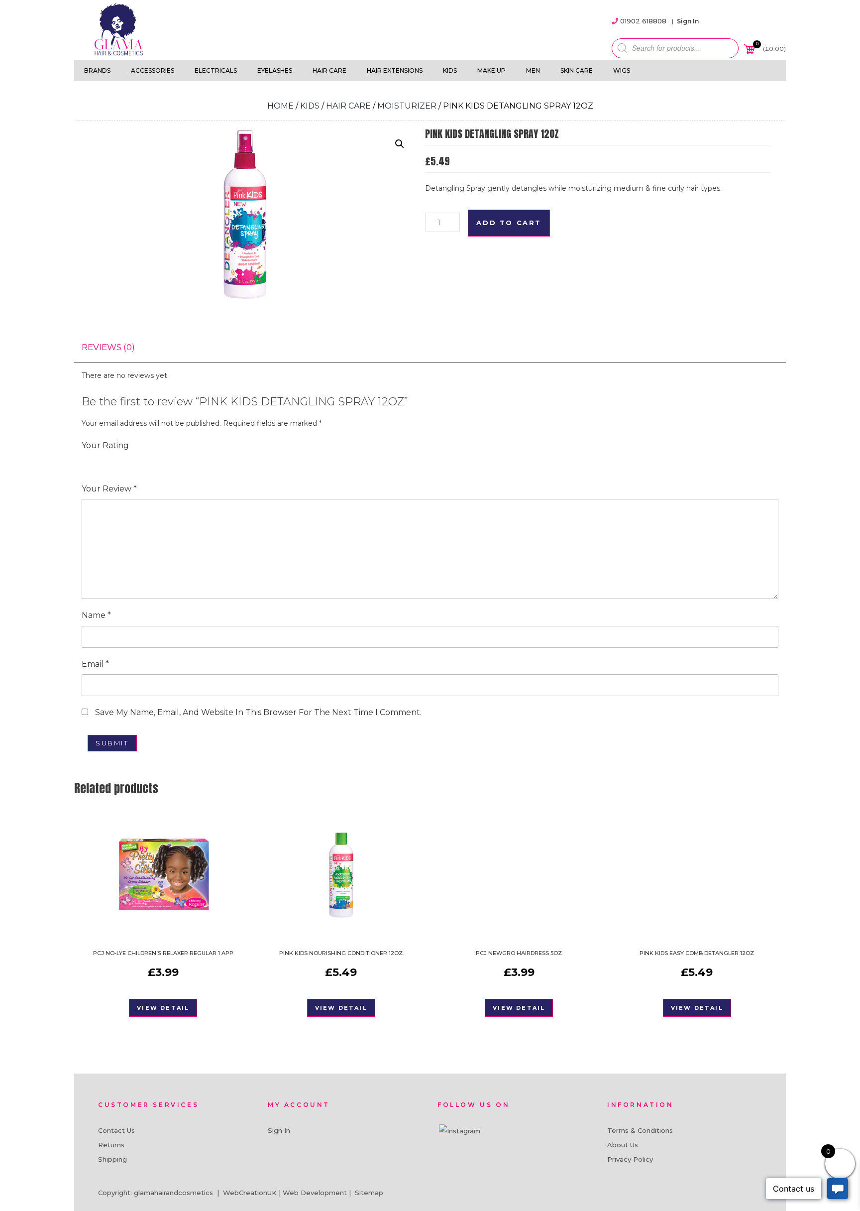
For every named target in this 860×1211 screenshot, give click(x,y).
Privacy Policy (630, 1159)
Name (96, 615)
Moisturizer (406, 106)
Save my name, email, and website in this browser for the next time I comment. (258, 712)
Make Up (491, 70)
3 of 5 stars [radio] (115, 462)
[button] (400, 144)
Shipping (112, 1159)
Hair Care (329, 70)
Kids (450, 70)
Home (280, 106)
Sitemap (369, 1193)
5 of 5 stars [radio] (143, 462)
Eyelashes (274, 70)
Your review (109, 488)
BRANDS (97, 70)
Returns (111, 1145)
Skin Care (576, 70)
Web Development (315, 1193)
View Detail (163, 1007)
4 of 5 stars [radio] (129, 462)
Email (95, 664)
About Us (622, 1145)
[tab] (108, 347)
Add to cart (508, 223)
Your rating (105, 445)
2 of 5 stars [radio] (102, 462)
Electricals (216, 70)
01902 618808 (643, 21)
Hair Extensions (395, 70)
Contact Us (116, 1130)
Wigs (621, 70)
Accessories (152, 70)
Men (533, 70)
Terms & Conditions (640, 1130)
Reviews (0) (108, 347)
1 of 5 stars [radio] (88, 462)
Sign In (688, 21)
